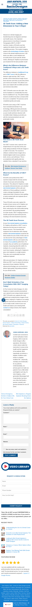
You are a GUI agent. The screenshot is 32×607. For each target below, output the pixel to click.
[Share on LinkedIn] (23, 315)
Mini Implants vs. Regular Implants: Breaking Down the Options (23, 396)
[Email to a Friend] (17, 315)
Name (5, 426)
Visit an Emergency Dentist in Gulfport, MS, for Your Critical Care (8, 396)
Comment (6, 412)
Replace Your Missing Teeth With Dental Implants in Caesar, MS (18, 551)
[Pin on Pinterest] (20, 315)
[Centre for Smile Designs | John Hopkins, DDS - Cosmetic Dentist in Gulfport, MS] (17, 4)
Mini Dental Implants (9, 20)
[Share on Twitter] (14, 315)
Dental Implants (22, 18)
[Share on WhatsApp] (8, 315)
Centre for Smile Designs (10, 18)
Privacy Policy (23, 604)
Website (5, 441)
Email (5, 434)
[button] (2, 4)
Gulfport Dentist (21, 19)
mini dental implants (14, 233)
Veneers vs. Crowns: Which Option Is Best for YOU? (18, 545)
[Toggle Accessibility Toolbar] (3, 300)
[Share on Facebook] (11, 315)
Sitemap (17, 604)
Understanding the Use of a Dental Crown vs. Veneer (18, 528)
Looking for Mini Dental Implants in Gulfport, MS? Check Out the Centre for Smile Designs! (17, 540)
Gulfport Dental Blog (9, 19)
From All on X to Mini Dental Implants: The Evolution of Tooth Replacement (18, 533)
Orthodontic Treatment (18, 324)
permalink (12, 326)
